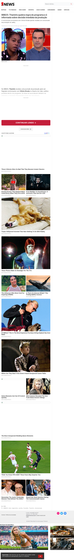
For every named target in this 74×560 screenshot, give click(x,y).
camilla (21, 508)
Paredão (25, 508)
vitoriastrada (38, 508)
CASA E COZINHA (40, 9)
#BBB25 (5, 508)
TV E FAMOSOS (12, 9)
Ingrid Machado (23, 25)
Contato (3, 514)
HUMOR (59, 9)
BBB (4, 506)
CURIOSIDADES (51, 9)
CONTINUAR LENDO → (26, 123)
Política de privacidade (11, 514)
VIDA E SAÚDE (22, 9)
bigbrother (15, 508)
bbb (10, 508)
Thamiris (31, 508)
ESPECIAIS (66, 9)
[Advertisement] (25, 76)
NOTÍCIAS (3, 9)
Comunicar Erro (25, 129)
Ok (40, 556)
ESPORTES (31, 9)
